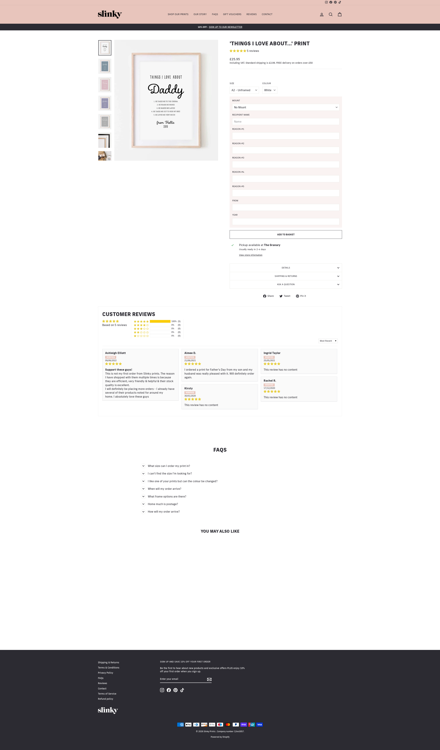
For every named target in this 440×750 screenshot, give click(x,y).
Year (235, 214)
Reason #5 (238, 186)
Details (286, 267)
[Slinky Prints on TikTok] (182, 690)
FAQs (215, 14)
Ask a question (286, 284)
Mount (236, 100)
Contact (267, 14)
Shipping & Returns (286, 276)
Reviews (251, 14)
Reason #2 (238, 143)
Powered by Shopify (220, 737)
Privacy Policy (105, 672)
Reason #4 (238, 171)
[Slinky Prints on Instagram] (162, 690)
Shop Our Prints (178, 14)
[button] (238, 51)
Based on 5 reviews (114, 325)
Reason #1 (238, 129)
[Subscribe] (209, 679)
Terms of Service (107, 693)
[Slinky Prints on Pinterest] (175, 690)
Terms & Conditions (108, 667)
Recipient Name (241, 114)
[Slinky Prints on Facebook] (169, 690)
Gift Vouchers (232, 14)
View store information (250, 255)
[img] (140, 364)
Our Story (200, 14)
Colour (266, 83)
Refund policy (105, 698)
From (235, 200)
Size (232, 83)
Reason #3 (238, 157)
